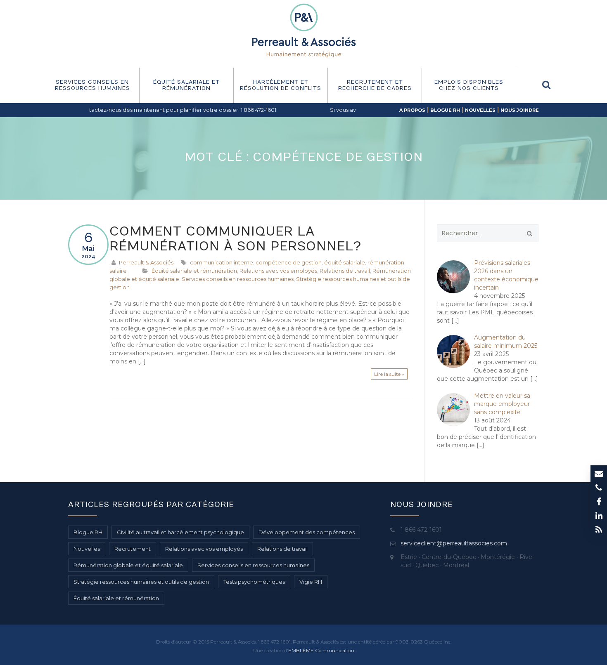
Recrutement (132, 548)
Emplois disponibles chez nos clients (468, 85)
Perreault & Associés (146, 262)
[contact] (599, 474)
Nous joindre (519, 110)
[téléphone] (599, 488)
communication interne (221, 262)
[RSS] (599, 530)
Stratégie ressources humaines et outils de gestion (141, 581)
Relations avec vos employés (278, 270)
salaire (118, 270)
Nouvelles (480, 110)
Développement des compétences (306, 532)
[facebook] (599, 502)
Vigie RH (310, 581)
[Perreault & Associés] (303, 30)
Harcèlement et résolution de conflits (280, 85)
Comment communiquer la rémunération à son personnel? (235, 239)
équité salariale (344, 262)
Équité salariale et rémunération (186, 85)
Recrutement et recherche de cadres (375, 85)
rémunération (386, 262)
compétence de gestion (289, 262)
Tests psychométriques (254, 581)
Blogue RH (445, 110)
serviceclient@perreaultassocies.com (454, 543)
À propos (412, 110)
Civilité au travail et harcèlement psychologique (180, 532)
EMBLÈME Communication (321, 650)
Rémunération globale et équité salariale (128, 565)
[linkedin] (599, 516)
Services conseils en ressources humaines (92, 85)
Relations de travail (345, 270)
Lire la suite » (389, 374)
